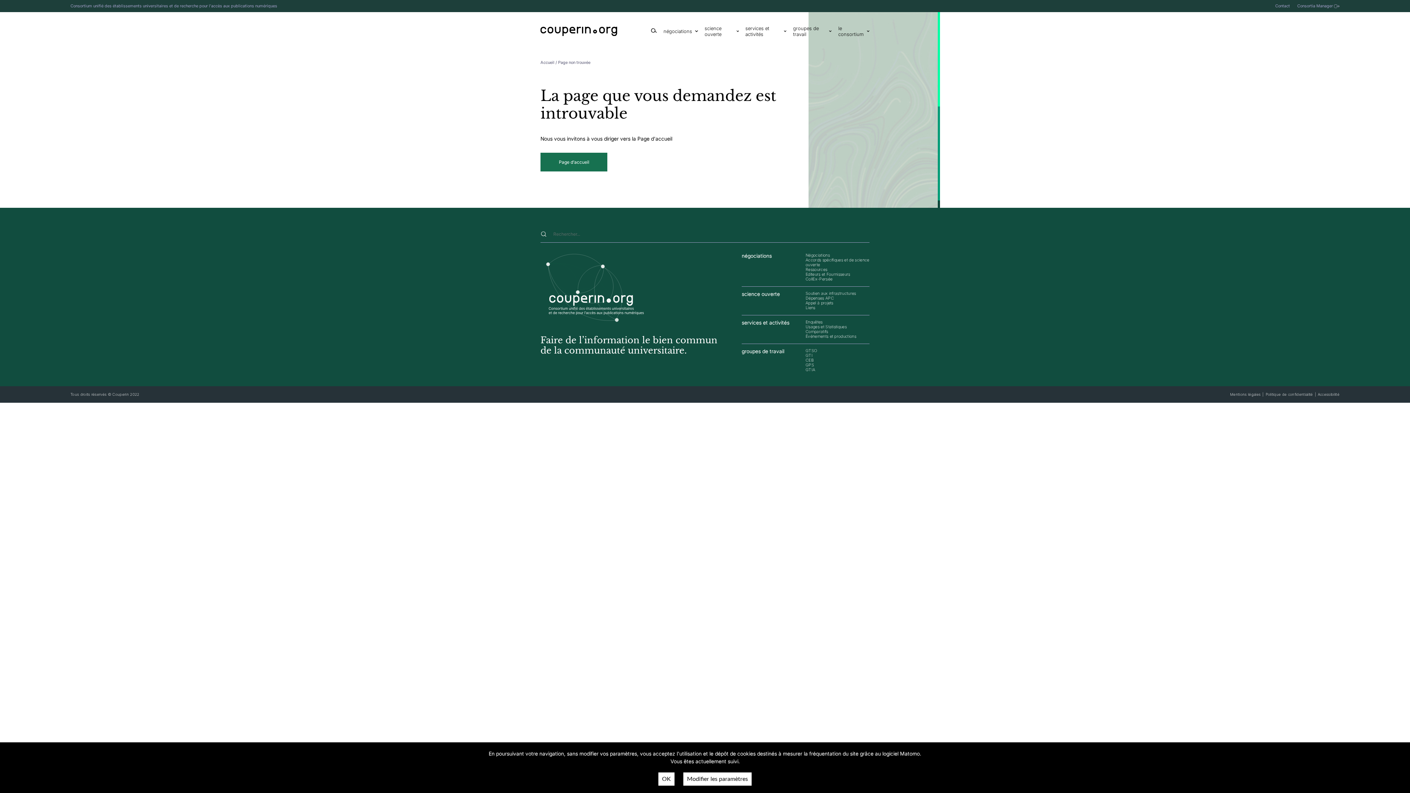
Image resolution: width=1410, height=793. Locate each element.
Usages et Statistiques (826, 326)
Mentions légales (1245, 394)
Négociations (818, 255)
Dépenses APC (820, 298)
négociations (678, 31)
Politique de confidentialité (1289, 394)
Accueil (547, 62)
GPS (810, 364)
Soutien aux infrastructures (831, 293)
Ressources (816, 269)
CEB (810, 360)
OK (666, 779)
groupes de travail (806, 31)
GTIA (810, 369)
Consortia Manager (1315, 5)
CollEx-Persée (819, 279)
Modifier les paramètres (717, 779)
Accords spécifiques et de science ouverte (838, 262)
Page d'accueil (574, 162)
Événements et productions (831, 336)
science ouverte (713, 31)
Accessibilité (1329, 394)
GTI (809, 355)
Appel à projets (820, 302)
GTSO (811, 350)
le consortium (851, 31)
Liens (811, 307)
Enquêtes (814, 322)
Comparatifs (817, 331)
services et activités (757, 31)
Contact (1282, 5)
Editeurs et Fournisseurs (828, 274)
